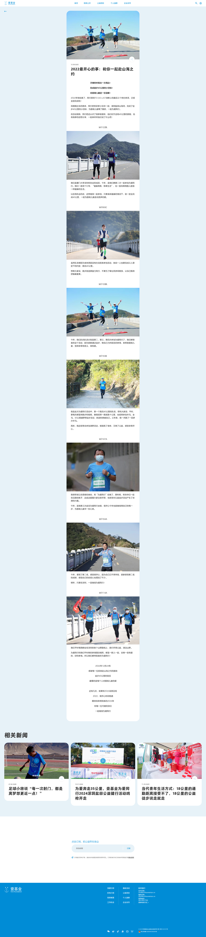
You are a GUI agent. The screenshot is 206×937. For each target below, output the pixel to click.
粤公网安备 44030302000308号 (149, 931)
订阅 (128, 848)
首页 (76, 3)
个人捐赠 (114, 3)
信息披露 (110, 898)
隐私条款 (131, 857)
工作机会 (110, 902)
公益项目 (100, 3)
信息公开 (87, 3)
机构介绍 (110, 893)
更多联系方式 (142, 902)
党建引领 (110, 888)
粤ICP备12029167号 (163, 929)
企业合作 (127, 3)
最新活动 (126, 888)
